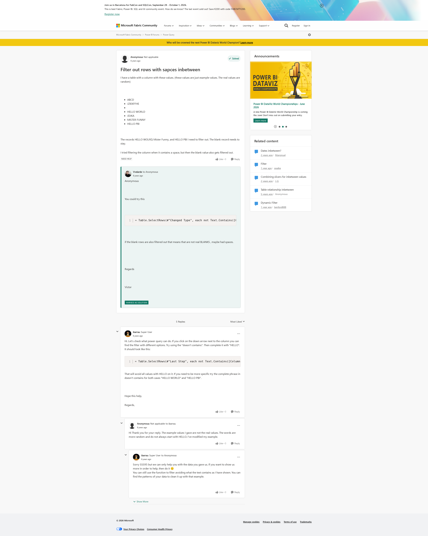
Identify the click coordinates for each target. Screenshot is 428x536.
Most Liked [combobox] (237, 321)
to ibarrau (171, 423)
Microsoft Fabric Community (128, 34)
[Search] (286, 26)
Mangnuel (280, 155)
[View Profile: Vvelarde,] (128, 173)
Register (296, 25)
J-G (277, 181)
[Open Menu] (309, 34)
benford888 (280, 207)
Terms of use (290, 521)
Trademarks (306, 521)
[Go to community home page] (136, 25)
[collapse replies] (117, 332)
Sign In (307, 25)
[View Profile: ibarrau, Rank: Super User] (128, 333)
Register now (112, 14)
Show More (142, 501)
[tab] (279, 126)
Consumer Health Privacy (160, 529)
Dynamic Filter (269, 202)
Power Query (168, 34)
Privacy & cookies (271, 521)
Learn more (246, 42)
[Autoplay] (275, 126)
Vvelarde (137, 171)
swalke (277, 168)
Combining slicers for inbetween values (283, 176)
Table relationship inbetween (277, 189)
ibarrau (136, 332)
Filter (264, 163)
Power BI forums (152, 34)
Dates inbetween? (271, 150)
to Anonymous (150, 171)
